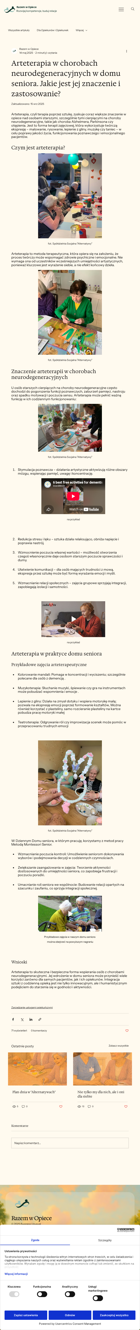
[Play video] (73, 619)
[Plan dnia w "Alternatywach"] (37, 1069)
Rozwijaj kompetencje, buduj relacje (36, 11)
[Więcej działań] (126, 51)
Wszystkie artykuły (19, 30)
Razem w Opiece (26, 7)
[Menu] (121, 9)
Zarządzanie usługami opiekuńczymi (32, 1007)
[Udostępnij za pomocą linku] (40, 1019)
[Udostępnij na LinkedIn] (31, 1019)
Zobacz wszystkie (119, 1045)
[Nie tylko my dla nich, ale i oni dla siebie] (102, 1069)
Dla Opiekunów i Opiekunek (52, 30)
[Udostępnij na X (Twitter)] (22, 1019)
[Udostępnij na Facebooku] (13, 1019)
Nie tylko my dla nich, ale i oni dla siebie (100, 1094)
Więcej (80, 30)
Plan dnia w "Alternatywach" (34, 1092)
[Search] (133, 9)
